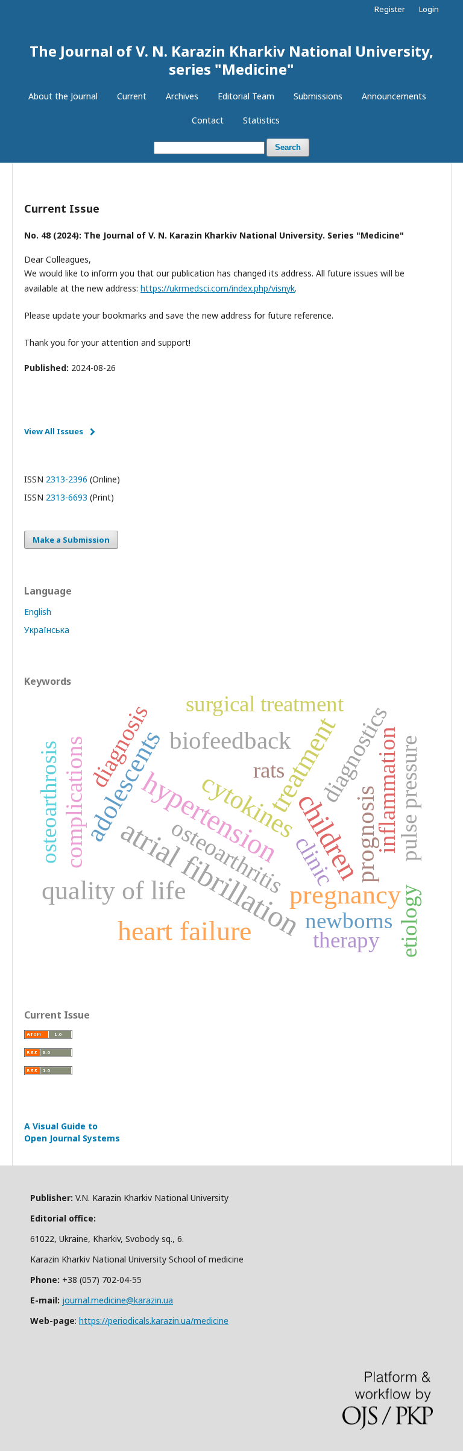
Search (288, 147)
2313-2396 (66, 479)
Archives (182, 96)
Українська (46, 629)
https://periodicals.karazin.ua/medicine (153, 1320)
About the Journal (63, 96)
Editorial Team (246, 96)
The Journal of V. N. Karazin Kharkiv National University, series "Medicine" (231, 60)
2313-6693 (66, 497)
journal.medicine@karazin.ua (117, 1300)
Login (429, 9)
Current (131, 96)
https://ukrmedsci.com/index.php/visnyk (217, 288)
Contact (208, 120)
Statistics (261, 120)
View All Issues (53, 431)
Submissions (318, 96)
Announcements (394, 96)
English (37, 611)
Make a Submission (71, 539)
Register (389, 9)
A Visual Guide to (72, 1132)
